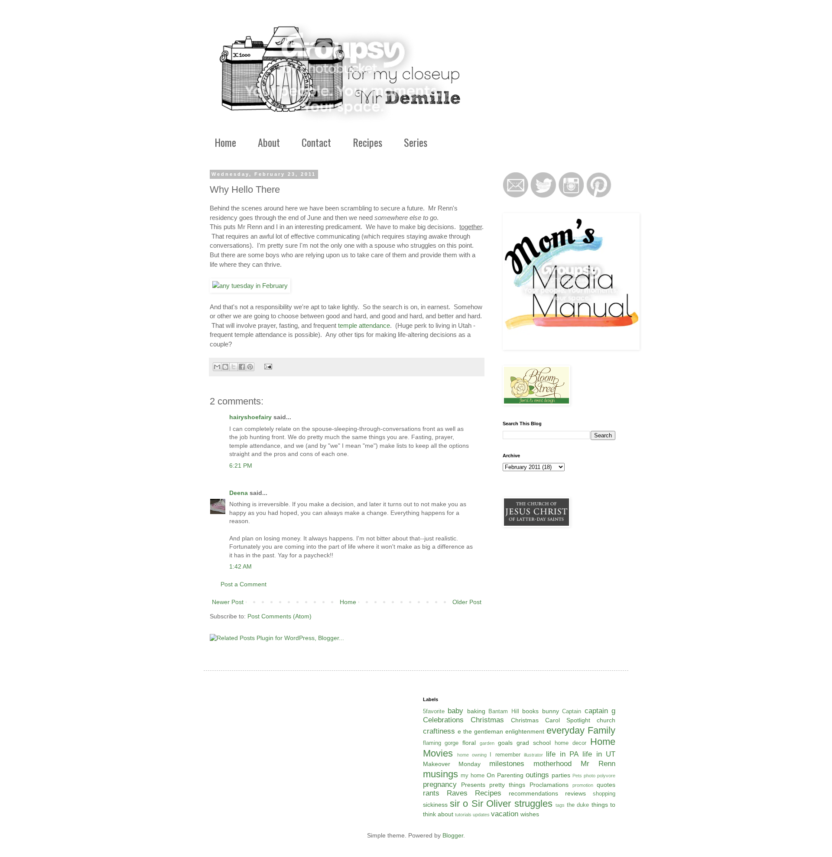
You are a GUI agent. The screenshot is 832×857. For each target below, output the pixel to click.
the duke (578, 805)
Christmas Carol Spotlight (550, 720)
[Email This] (217, 366)
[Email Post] (267, 366)
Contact (316, 142)
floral (469, 742)
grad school (534, 742)
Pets (577, 775)
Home (225, 142)
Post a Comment (243, 584)
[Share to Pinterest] (250, 366)
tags (560, 805)
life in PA (562, 754)
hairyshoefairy (250, 417)
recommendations (533, 793)
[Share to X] (233, 366)
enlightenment (524, 731)
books (530, 711)
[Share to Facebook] (241, 366)
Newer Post (228, 601)
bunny (550, 711)
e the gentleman (480, 731)
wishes (529, 814)
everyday (565, 730)
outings (537, 775)
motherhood (552, 764)
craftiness (439, 731)
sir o (459, 803)
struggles (533, 803)
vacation (504, 814)
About (269, 142)
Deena (238, 492)
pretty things (507, 784)
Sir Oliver (491, 803)
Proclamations (549, 784)
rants (431, 793)
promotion (582, 785)
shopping (604, 794)
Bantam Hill (503, 711)
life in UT (598, 754)
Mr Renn (598, 764)
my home (472, 776)
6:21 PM (240, 465)
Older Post (466, 601)
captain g (600, 711)
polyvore (606, 775)
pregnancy (440, 784)
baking (476, 711)
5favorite (434, 711)
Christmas (487, 720)
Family (601, 730)
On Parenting (505, 775)
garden (487, 743)
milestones (506, 764)
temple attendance (364, 325)
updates (481, 814)
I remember (505, 755)
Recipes (367, 142)
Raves (457, 793)
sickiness (435, 804)
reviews (575, 793)
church (606, 720)
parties (561, 775)
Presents (473, 784)
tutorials (463, 814)
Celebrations (443, 720)
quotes (606, 784)
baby (455, 711)
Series (415, 142)
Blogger (452, 835)
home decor (570, 743)
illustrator (533, 754)
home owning (472, 754)
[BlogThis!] (225, 366)
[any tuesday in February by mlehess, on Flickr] (250, 285)
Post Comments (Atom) (279, 616)
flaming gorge (441, 743)
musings (440, 774)
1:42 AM (240, 566)
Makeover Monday (452, 763)
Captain (571, 711)
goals (505, 742)
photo (589, 775)
